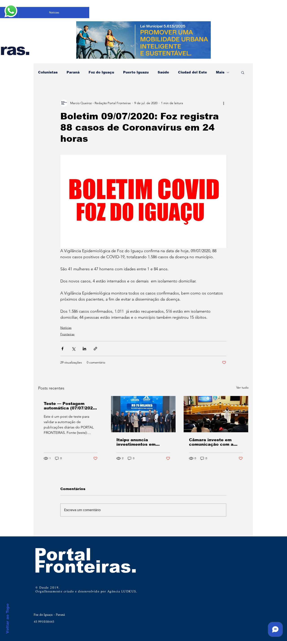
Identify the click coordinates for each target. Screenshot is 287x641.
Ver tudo (242, 387)
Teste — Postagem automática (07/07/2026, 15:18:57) (70, 405)
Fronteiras (67, 334)
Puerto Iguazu (136, 72)
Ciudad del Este (192, 72)
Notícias (66, 328)
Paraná (73, 72)
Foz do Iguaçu (101, 72)
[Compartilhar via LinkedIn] (84, 348)
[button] (243, 72)
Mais (220, 72)
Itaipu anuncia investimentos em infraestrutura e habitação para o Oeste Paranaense (142, 442)
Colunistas (48, 72)
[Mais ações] (223, 103)
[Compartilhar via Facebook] (62, 348)
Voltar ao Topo (7, 619)
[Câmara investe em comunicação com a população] (216, 414)
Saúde (163, 72)
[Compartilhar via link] (95, 348)
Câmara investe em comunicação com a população (211, 442)
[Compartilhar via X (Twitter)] (73, 348)
